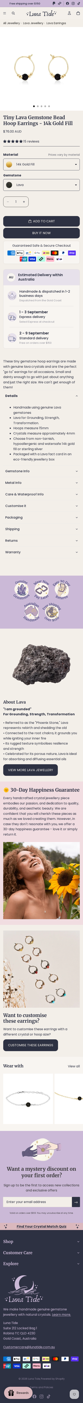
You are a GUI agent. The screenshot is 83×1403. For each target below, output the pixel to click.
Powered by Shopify (53, 1378)
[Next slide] (75, 1098)
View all (74, 1066)
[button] (13, 141)
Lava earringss (56, 23)
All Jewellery (11, 23)
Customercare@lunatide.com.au (29, 1347)
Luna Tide (34, 1378)
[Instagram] (73, 3)
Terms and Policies (41, 1387)
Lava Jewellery (33, 23)
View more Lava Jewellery (30, 770)
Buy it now (41, 233)
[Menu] (4, 13)
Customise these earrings (30, 1045)
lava (27, 366)
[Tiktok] (48, 1396)
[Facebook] (67, 3)
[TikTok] (79, 3)
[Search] (13, 13)
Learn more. (61, 1314)
